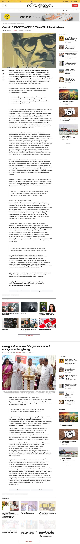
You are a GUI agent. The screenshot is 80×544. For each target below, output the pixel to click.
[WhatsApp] (3, 79)
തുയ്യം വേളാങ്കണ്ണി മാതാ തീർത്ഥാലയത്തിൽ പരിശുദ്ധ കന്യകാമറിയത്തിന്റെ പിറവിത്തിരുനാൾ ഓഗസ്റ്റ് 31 (71, 39)
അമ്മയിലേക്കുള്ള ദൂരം (45, 329)
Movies (52, 10)
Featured (46, 10)
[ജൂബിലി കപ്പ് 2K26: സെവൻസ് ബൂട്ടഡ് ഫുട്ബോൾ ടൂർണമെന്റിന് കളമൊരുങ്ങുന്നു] (47, 505)
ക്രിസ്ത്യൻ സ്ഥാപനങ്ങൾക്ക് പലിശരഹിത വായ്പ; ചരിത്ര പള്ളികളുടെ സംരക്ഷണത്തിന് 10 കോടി (71, 55)
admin (4, 30)
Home (14, 10)
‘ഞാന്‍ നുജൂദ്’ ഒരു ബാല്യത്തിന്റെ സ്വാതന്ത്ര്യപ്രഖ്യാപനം (29, 330)
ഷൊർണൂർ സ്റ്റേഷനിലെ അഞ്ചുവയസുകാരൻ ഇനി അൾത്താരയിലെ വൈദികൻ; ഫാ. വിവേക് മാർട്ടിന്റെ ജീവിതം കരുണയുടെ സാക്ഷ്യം (10, 515)
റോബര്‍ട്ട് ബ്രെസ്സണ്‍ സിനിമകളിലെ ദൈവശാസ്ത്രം (10, 314)
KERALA (75, 1)
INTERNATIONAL (66, 1)
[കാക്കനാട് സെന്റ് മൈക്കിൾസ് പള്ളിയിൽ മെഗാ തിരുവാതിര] (10, 524)
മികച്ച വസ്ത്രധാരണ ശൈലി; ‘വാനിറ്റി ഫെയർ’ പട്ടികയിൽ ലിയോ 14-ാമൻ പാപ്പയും (71, 63)
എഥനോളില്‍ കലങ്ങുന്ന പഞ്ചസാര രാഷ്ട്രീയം (68, 102)
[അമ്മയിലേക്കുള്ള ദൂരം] (47, 323)
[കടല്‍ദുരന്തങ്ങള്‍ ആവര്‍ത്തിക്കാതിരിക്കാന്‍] (68, 129)
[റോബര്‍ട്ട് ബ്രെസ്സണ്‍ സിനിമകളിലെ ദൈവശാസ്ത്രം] (10, 307)
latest (18, 10)
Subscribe (75, 5)
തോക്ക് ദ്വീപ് (5, 329)
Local (30, 10)
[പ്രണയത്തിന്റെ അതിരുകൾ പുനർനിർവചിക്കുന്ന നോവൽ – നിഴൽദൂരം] (47, 307)
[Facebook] (3, 74)
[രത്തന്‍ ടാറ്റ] (29, 307)
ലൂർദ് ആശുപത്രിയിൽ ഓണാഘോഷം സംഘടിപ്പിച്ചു (27, 513)
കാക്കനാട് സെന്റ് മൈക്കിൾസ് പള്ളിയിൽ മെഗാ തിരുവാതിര (9, 531)
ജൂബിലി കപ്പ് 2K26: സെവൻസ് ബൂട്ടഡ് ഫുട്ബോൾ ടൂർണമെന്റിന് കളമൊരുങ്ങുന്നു (47, 514)
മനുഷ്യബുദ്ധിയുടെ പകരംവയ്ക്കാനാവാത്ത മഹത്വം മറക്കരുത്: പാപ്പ (70, 79)
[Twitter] (3, 77)
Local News (18, 352)
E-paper (77, 10)
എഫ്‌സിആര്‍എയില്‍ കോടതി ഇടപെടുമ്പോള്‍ (69, 119)
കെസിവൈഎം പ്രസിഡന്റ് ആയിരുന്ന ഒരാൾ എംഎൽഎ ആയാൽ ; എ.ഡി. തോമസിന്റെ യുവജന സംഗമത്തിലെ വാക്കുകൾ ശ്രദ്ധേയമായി (46, 533)
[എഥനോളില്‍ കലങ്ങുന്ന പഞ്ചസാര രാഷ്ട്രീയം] (68, 94)
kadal (16, 493)
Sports (67, 10)
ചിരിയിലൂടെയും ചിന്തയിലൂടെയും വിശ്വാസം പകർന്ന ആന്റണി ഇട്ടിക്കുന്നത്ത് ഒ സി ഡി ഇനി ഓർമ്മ (29, 533)
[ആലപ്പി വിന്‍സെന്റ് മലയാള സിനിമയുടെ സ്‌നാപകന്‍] (29, 50)
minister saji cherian (23, 493)
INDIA (72, 1)
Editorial (25, 10)
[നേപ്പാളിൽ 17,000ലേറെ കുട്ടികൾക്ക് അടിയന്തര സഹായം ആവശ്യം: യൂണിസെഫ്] (61, 71)
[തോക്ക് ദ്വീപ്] (10, 323)
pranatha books (14, 295)
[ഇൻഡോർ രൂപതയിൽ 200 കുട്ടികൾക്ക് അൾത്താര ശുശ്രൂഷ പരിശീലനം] (61, 47)
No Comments (21, 30)
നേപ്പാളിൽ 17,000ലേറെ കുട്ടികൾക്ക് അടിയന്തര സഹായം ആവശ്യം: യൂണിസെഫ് (70, 71)
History (62, 10)
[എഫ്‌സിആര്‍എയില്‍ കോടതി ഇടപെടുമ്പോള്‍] (68, 112)
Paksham (40, 10)
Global (35, 10)
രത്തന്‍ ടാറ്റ (23, 313)
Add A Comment (29, 335)
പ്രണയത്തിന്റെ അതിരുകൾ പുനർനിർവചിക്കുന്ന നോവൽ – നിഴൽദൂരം (46, 315)
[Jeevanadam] (40, 6)
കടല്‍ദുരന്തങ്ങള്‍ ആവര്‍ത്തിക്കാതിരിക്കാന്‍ (68, 137)
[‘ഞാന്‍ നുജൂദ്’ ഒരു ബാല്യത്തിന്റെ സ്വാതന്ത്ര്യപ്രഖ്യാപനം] (29, 323)
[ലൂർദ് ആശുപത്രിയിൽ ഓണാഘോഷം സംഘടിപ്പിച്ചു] (29, 505)
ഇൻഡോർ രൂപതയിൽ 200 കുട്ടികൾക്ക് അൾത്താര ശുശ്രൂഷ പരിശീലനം (22, 1)
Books (57, 10)
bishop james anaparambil (8, 493)
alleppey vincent (6, 295)
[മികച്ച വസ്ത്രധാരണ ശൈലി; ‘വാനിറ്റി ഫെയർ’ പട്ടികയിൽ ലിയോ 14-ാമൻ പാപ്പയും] (61, 63)
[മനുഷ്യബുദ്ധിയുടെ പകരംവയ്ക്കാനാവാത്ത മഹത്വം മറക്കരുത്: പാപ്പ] (61, 79)
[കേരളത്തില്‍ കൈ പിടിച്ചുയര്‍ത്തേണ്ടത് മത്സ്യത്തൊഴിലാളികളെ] (29, 372)
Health (72, 10)
